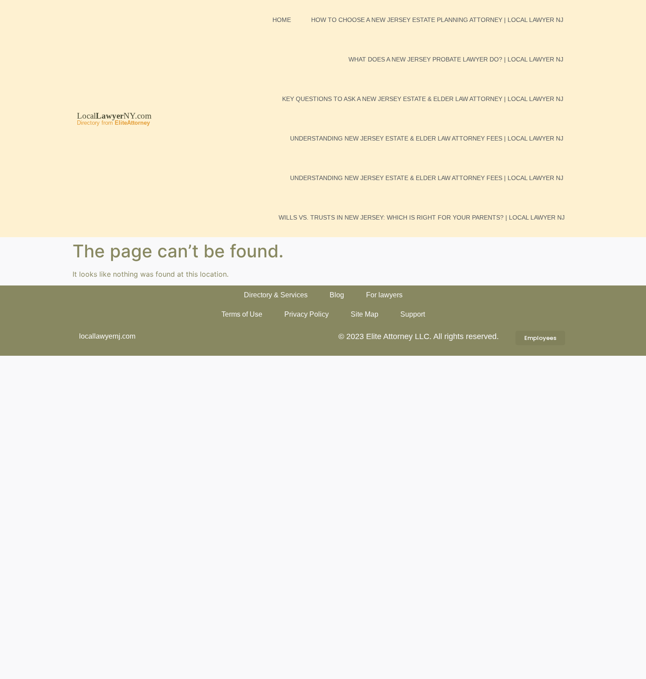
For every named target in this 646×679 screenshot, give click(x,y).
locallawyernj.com (107, 336)
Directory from (113, 122)
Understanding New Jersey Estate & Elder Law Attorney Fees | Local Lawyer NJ (426, 138)
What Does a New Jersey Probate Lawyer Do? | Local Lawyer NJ (455, 59)
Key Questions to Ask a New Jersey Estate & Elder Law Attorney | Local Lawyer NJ (422, 98)
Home (281, 19)
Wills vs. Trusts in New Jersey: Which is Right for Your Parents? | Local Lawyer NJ (422, 217)
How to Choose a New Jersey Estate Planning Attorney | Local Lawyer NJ (437, 19)
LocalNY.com (114, 115)
